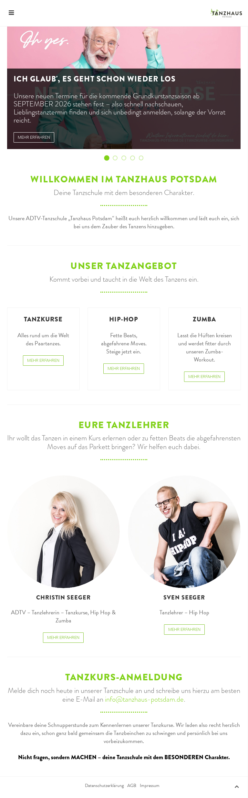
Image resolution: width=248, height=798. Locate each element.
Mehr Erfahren (43, 360)
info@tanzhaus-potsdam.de (144, 699)
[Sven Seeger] (184, 531)
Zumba (204, 319)
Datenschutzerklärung (104, 785)
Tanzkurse (43, 319)
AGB (131, 785)
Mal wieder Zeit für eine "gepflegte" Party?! (134, 158)
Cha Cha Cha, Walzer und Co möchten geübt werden (117, 158)
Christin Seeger (63, 597)
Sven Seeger (184, 597)
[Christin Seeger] (63, 531)
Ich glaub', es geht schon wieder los (108, 158)
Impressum (150, 785)
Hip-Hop (124, 319)
